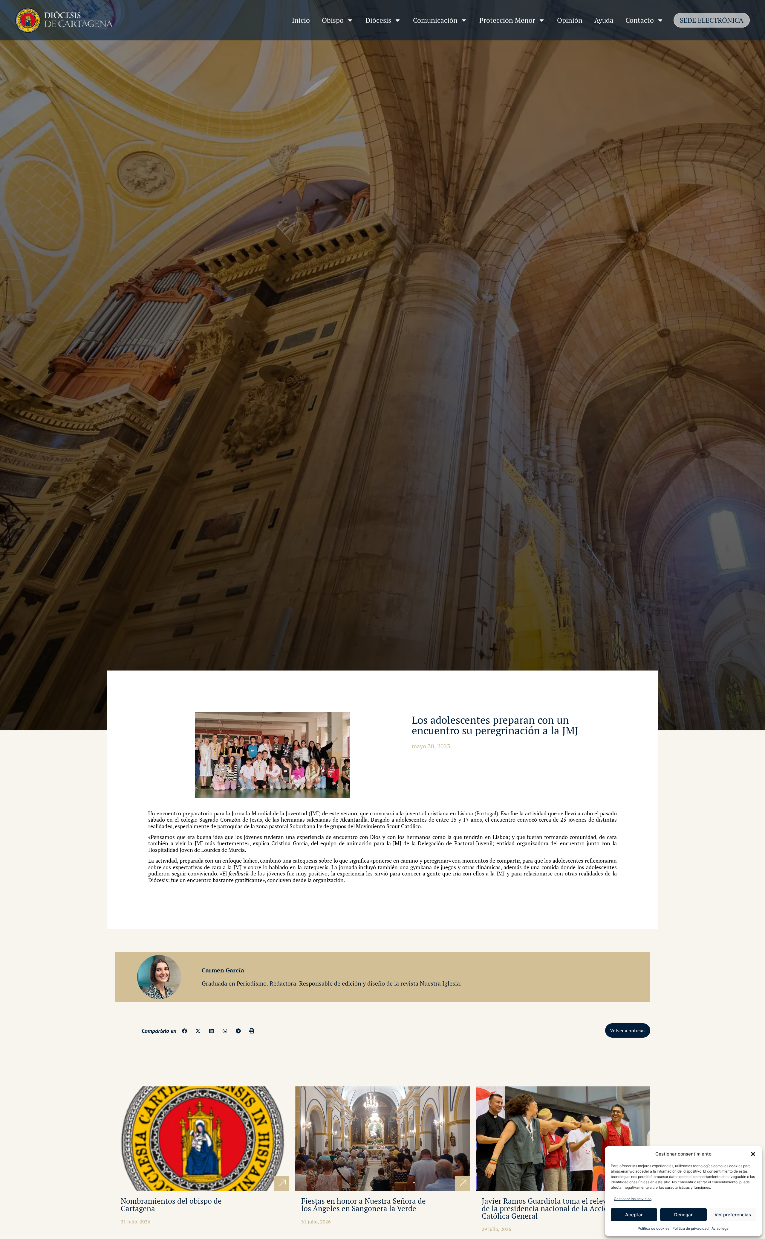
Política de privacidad (690, 1228)
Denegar (683, 1214)
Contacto (639, 20)
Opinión (569, 20)
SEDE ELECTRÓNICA (711, 20)
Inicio (301, 20)
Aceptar (634, 1214)
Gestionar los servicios (632, 1199)
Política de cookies (653, 1228)
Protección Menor (507, 20)
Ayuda (603, 20)
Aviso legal (720, 1228)
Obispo (333, 20)
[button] (753, 1154)
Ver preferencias (732, 1214)
